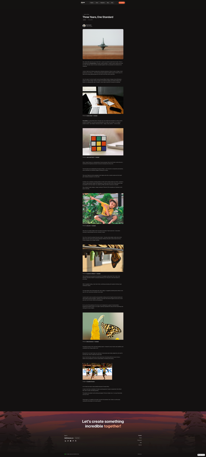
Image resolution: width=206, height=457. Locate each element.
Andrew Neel (89, 115)
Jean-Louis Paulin (90, 157)
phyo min (88, 225)
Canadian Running (91, 381)
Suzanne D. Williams (91, 273)
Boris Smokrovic (90, 341)
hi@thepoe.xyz (68, 438)
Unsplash (95, 115)
